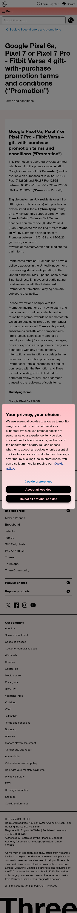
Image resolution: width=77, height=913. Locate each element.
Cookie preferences (38, 481)
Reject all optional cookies (38, 498)
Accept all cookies (38, 489)
